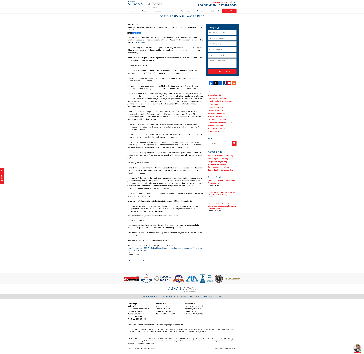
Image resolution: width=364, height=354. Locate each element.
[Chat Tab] (182, 177)
